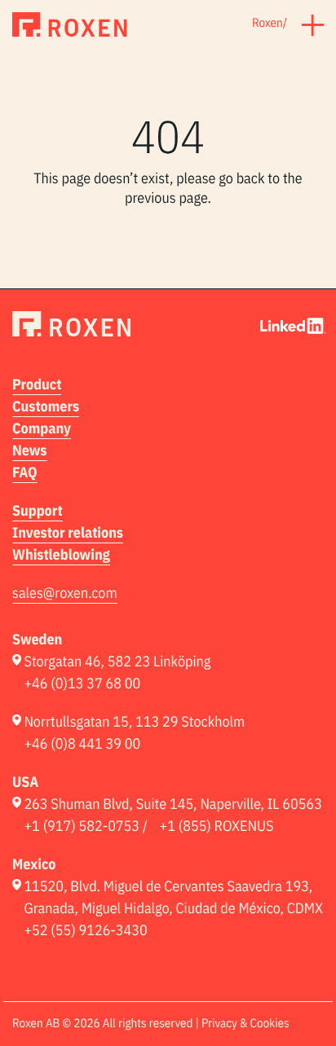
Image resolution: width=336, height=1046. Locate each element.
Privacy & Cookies (245, 1023)
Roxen (267, 23)
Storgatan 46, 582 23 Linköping (117, 661)
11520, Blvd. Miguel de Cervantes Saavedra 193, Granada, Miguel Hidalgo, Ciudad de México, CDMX (173, 897)
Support (37, 510)
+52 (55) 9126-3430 (85, 930)
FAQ (25, 472)
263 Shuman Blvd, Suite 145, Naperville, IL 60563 (173, 803)
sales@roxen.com (64, 592)
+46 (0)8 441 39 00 (82, 743)
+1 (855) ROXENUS (217, 825)
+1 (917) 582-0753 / (86, 825)
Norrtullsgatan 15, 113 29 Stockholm (134, 721)
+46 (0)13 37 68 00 (82, 683)
